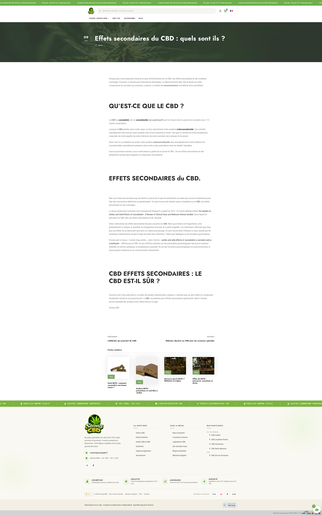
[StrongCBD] (94, 424)
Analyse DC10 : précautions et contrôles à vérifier (147, 390)
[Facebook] (93, 465)
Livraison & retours (180, 437)
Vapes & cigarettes (143, 451)
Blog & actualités (179, 451)
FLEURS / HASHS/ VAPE (99, 18)
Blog (100, 45)
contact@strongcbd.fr (99, 453)
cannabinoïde (142, 120)
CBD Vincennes (217, 444)
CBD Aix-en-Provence (219, 455)
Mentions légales (179, 455)
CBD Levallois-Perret (219, 440)
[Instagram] (87, 465)
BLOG (141, 18)
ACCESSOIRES (129, 18)
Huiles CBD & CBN (143, 442)
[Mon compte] (220, 10)
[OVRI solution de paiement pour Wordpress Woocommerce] (311, 513)
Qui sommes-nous (180, 446)
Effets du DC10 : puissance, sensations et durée (203, 381)
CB (147, 298)
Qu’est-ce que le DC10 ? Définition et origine (174, 380)
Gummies (140, 446)
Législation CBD (179, 442)
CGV (140, 494)
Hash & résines (142, 437)
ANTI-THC (116, 18)
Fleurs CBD (140, 433)
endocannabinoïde (185, 129)
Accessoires (141, 455)
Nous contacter (179, 433)
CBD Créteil (215, 435)
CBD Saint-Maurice (218, 449)
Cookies (147, 494)
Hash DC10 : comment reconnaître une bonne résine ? (117, 385)
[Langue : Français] (231, 11)
